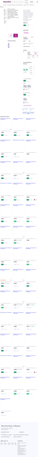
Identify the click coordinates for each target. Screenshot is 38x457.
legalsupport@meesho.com (22, 453)
